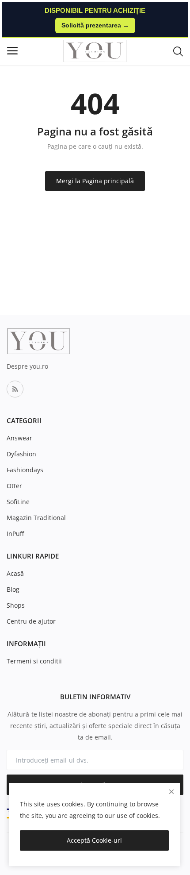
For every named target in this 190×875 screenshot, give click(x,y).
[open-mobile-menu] (12, 51)
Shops (16, 605)
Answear (19, 438)
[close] (171, 791)
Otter (14, 486)
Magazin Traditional (36, 517)
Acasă (15, 573)
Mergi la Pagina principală (95, 181)
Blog (13, 589)
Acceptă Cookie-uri (94, 840)
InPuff (15, 533)
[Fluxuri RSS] (15, 389)
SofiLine (18, 501)
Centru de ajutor (31, 621)
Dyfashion (21, 454)
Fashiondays (25, 470)
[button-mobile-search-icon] (178, 51)
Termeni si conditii (34, 661)
